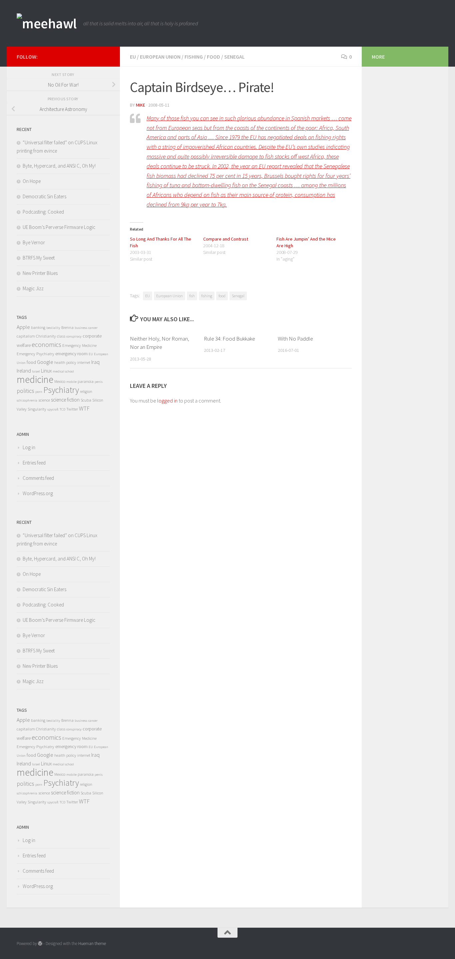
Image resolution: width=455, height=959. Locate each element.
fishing (194, 56)
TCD (62, 409)
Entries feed (34, 463)
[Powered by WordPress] (40, 943)
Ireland (24, 371)
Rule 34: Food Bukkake (229, 338)
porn (38, 392)
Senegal (234, 56)
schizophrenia (27, 400)
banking (38, 327)
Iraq (95, 362)
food (213, 56)
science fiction (65, 400)
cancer (93, 328)
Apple (23, 327)
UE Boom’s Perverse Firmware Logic (59, 227)
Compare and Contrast (225, 239)
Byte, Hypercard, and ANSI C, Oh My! (59, 166)
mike (140, 105)
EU (133, 56)
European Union (160, 56)
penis (99, 382)
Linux (46, 371)
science (44, 400)
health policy (65, 362)
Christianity (46, 336)
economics (46, 345)
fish (192, 295)
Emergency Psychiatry (35, 353)
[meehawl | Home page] (47, 23)
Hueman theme (92, 943)
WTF (84, 408)
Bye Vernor (34, 242)
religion (86, 391)
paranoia (86, 381)
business (81, 328)
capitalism (26, 336)
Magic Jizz (33, 288)
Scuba (86, 400)
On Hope (32, 181)
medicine (35, 379)
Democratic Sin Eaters (44, 196)
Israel (36, 371)
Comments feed (38, 478)
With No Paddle (295, 338)
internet (83, 362)
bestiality (53, 328)
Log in (29, 447)
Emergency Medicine (79, 345)
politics (25, 391)
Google (45, 362)
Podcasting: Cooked (43, 212)
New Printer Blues (40, 273)
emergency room (71, 354)
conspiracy (74, 336)
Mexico (59, 381)
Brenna (67, 327)
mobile (71, 382)
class (61, 336)
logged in (167, 400)
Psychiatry (61, 390)
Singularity (37, 409)
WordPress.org (38, 493)
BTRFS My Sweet (39, 258)
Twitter (72, 409)
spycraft (53, 409)
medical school (63, 371)
